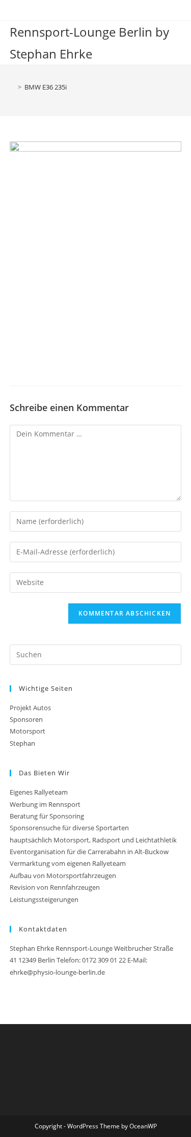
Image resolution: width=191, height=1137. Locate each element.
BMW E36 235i (45, 87)
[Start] (12, 87)
